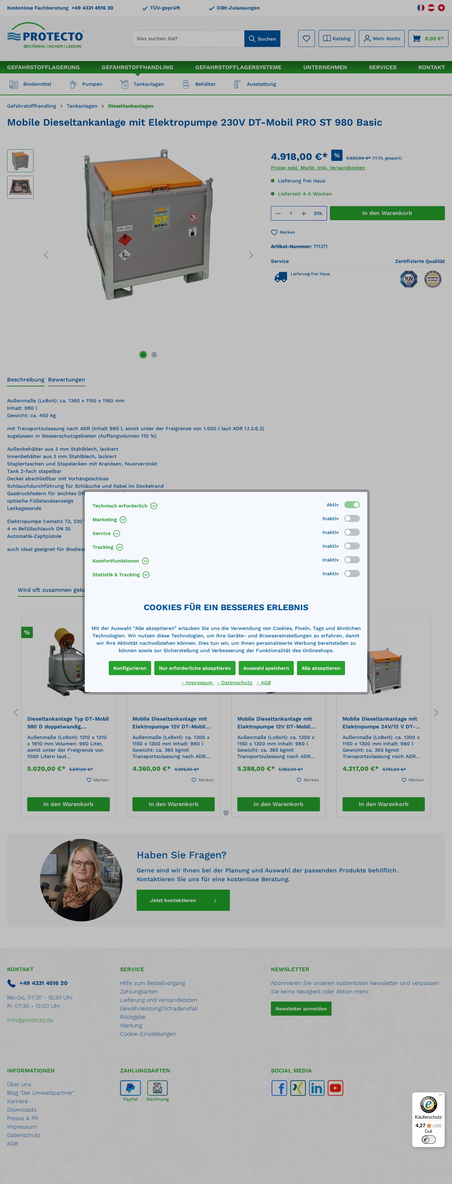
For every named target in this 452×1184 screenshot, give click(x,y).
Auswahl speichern (266, 668)
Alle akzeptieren (321, 668)
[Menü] (440, 1096)
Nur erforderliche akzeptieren (195, 668)
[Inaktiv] (352, 518)
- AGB (264, 682)
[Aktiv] (352, 504)
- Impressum (198, 682)
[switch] (429, 1139)
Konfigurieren (130, 668)
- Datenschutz (235, 682)
